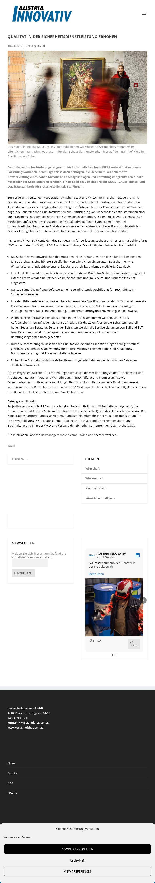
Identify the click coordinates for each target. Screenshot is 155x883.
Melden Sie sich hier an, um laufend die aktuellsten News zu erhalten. (39, 555)
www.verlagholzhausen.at (25, 727)
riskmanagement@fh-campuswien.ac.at (68, 435)
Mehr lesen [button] (96, 574)
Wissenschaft (94, 478)
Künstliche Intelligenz (100, 498)
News (11, 763)
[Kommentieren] (98, 644)
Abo (10, 783)
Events (12, 773)
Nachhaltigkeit (95, 488)
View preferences (77, 871)
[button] (85, 600)
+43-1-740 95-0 (18, 718)
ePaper (12, 793)
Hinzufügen (23, 573)
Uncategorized (35, 46)
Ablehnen (77, 860)
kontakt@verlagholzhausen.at (28, 723)
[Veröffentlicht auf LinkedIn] (137, 555)
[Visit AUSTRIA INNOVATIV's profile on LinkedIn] (92, 555)
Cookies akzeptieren (77, 849)
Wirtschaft (92, 468)
